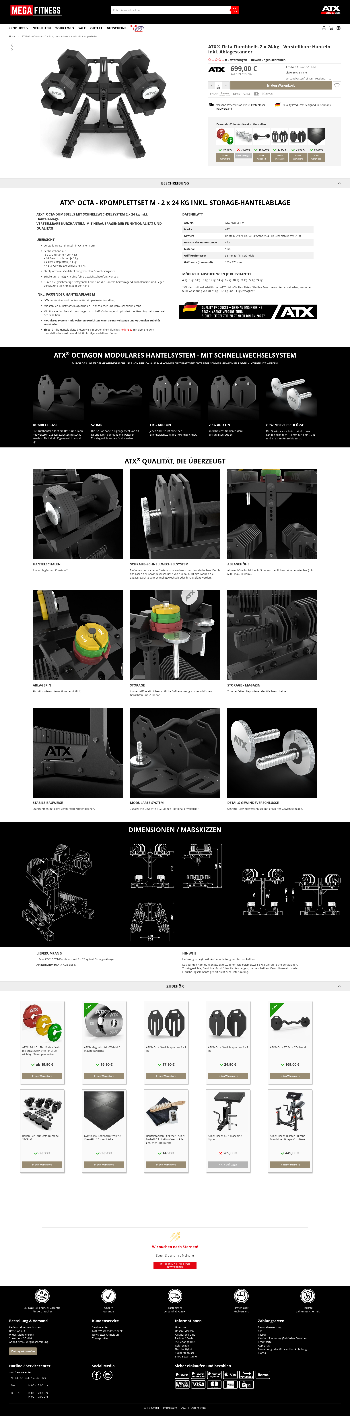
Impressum (170, 1407)
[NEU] (104, 1042)
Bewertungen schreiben (268, 59)
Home (12, 36)
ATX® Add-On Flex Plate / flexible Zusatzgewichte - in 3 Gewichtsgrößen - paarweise (41, 1050)
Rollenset (126, 329)
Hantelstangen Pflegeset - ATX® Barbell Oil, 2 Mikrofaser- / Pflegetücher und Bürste (165, 1139)
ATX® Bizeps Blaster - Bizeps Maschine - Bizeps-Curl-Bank (287, 1137)
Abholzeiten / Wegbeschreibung (28, 1342)
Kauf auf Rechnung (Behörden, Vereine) (282, 1338)
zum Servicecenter (20, 1372)
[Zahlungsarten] (241, 95)
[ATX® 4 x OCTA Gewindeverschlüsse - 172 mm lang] (243, 144)
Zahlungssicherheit (308, 1311)
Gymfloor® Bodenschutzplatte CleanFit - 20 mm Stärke (102, 1137)
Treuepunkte (100, 1338)
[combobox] (175, 10)
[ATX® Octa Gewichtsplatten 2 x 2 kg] (298, 144)
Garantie (108, 1311)
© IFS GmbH (151, 1407)
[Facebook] (97, 1378)
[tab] (175, 183)
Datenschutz (198, 1407)
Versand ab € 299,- (175, 1311)
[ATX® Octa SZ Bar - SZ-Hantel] (261, 144)
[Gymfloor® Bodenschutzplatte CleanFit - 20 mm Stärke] (316, 144)
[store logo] (36, 10)
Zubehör (175, 986)
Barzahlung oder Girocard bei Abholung (282, 1349)
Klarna (262, 1353)
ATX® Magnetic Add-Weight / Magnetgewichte (102, 1048)
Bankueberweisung (269, 1327)
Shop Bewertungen (186, 1356)
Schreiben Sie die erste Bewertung (175, 1265)
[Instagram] (107, 1378)
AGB (183, 1407)
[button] (337, 85)
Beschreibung (175, 183)
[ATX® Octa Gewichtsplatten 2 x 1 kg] (279, 144)
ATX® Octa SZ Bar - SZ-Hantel (288, 1047)
